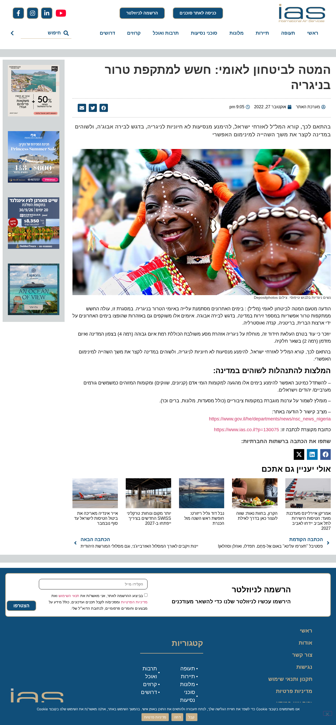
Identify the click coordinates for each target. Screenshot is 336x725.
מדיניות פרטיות (294, 691)
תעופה (288, 33)
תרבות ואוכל (166, 33)
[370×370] (33, 247)
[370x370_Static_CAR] (33, 313)
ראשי (312, 33)
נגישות (304, 667)
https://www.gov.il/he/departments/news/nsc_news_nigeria (270, 418)
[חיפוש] (13, 33)
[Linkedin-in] (46, 13)
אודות (305, 643)
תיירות (262, 33)
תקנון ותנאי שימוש (290, 679)
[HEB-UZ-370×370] (33, 114)
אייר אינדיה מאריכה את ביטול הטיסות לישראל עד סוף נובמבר (96, 518)
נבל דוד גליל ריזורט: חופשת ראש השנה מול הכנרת (204, 518)
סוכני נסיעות (204, 33)
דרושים (107, 33)
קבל (191, 717)
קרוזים (134, 33)
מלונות (236, 33)
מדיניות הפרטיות (134, 602)
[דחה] (327, 713)
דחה (177, 717)
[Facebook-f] (18, 13)
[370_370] (33, 181)
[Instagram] (32, 13)
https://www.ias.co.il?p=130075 (246, 429)
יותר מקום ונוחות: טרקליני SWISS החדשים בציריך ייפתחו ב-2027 (149, 518)
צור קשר (302, 655)
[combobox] (46, 33)
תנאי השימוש (69, 596)
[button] (103, 108)
